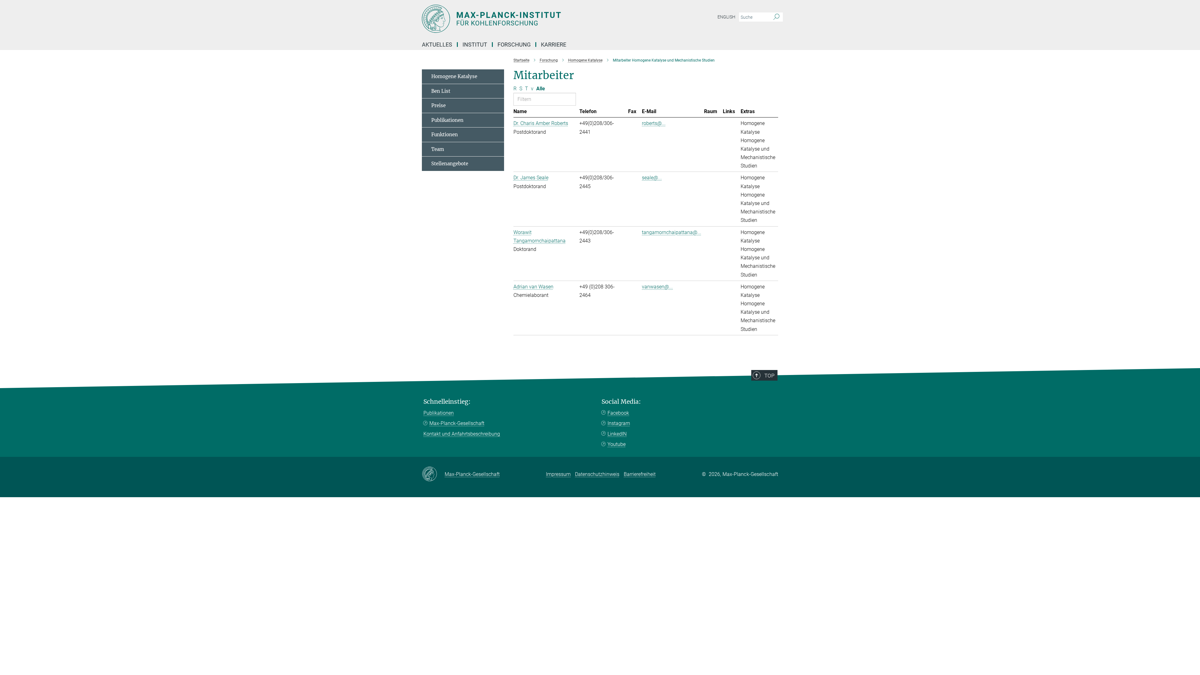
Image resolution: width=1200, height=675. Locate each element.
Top (769, 375)
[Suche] (776, 17)
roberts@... (654, 123)
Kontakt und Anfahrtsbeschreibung (461, 434)
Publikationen (447, 120)
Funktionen (444, 135)
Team (437, 149)
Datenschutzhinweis (597, 474)
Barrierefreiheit (640, 474)
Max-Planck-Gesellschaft (456, 423)
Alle (540, 89)
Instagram (619, 423)
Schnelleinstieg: (447, 401)
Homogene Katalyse (454, 76)
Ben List (440, 91)
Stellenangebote (449, 164)
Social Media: (621, 401)
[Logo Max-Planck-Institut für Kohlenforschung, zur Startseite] (539, 19)
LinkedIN (617, 434)
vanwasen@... (657, 287)
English (726, 16)
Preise (438, 105)
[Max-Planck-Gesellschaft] (433, 474)
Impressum (558, 474)
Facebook (618, 413)
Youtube (617, 444)
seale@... (652, 178)
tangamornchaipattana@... (671, 232)
